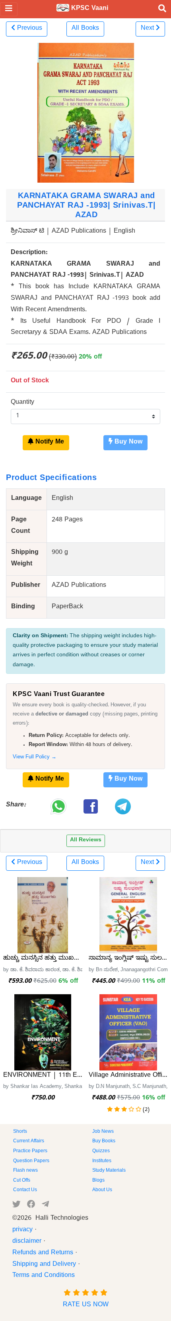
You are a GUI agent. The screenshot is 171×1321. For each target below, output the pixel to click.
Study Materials (109, 1171)
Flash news (25, 1171)
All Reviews (85, 841)
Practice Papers (30, 1151)
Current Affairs (28, 1141)
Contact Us (25, 1190)
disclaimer (26, 1242)
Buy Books (103, 1141)
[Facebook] (31, 1205)
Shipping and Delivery (44, 1265)
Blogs (98, 1181)
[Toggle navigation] (8, 9)
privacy (22, 1230)
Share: (16, 805)
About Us (102, 1190)
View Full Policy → (34, 757)
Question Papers (31, 1161)
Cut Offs (21, 1181)
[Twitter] (16, 1205)
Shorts (20, 1132)
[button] (26, 29)
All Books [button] (85, 29)
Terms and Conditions (43, 1276)
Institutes (101, 1161)
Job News (103, 1132)
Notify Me (48, 442)
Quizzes (101, 1151)
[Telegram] (45, 1205)
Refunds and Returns (42, 1253)
